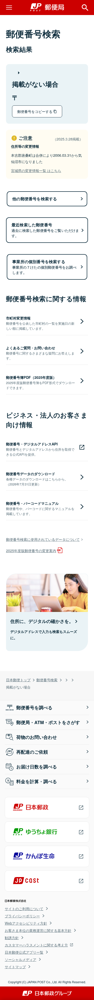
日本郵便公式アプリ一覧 (24, 952)
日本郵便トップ (18, 679)
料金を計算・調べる (36, 781)
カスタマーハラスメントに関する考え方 (36, 944)
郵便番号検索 (46, 679)
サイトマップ (15, 966)
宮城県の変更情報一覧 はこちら (36, 170)
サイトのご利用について (24, 908)
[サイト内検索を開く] (85, 8)
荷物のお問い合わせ (36, 737)
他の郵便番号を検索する (34, 199)
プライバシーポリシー (22, 915)
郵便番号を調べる (34, 707)
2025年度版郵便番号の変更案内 (31, 550)
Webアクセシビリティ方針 (26, 923)
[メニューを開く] (9, 8)
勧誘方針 (12, 937)
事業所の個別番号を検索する (44, 267)
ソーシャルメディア (20, 959)
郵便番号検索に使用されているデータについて (43, 539)
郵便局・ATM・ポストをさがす (48, 722)
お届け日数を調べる (36, 766)
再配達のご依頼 (32, 752)
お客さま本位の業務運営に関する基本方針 (38, 930)
